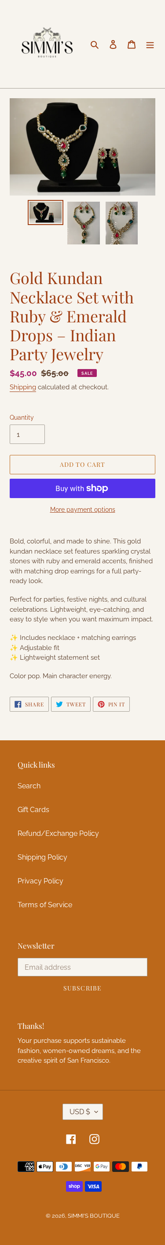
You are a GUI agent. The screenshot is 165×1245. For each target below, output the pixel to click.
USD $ (80, 1112)
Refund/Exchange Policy (58, 833)
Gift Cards (33, 809)
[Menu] (150, 44)
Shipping (23, 387)
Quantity (22, 417)
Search (29, 786)
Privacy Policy (40, 881)
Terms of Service (45, 905)
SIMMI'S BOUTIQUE (94, 1215)
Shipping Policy (42, 857)
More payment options (82, 509)
